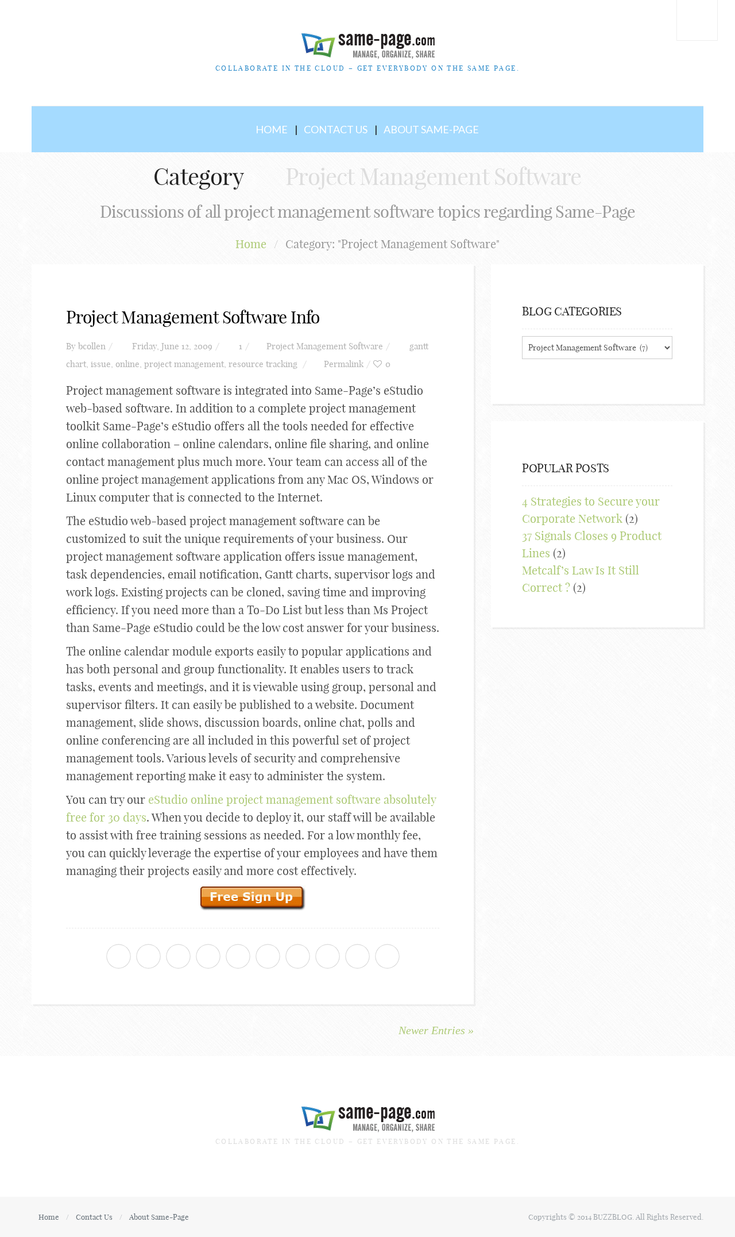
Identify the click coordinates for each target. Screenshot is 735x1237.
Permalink (343, 364)
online (127, 364)
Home (272, 129)
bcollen (92, 346)
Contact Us (336, 129)
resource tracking (263, 364)
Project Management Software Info (193, 317)
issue (101, 364)
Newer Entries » (436, 1030)
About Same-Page (431, 129)
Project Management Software (324, 346)
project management (184, 364)
